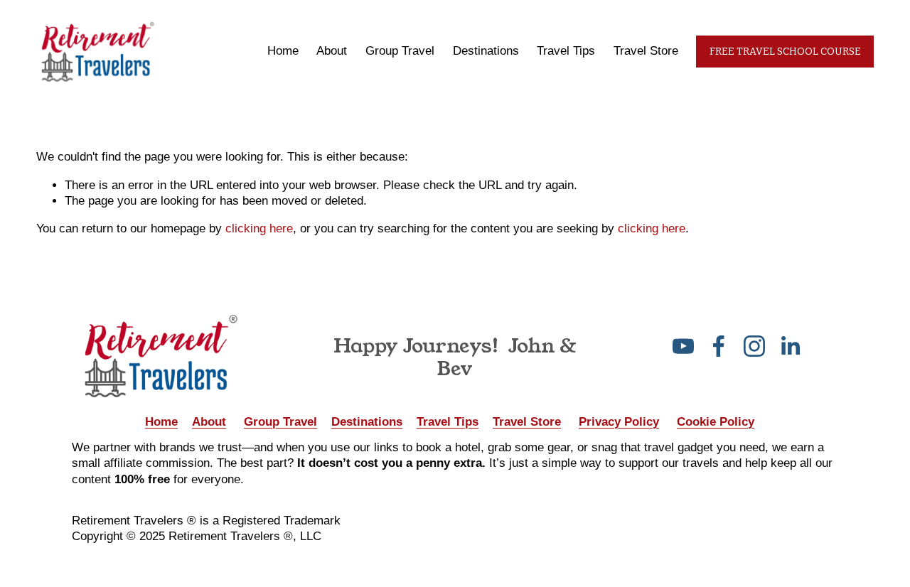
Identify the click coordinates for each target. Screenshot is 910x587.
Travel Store (646, 51)
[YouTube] (683, 346)
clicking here (259, 228)
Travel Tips (566, 51)
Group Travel (399, 51)
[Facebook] (718, 346)
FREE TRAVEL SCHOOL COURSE (785, 51)
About (331, 51)
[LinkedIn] (789, 346)
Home (283, 51)
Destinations (486, 51)
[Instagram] (754, 346)
